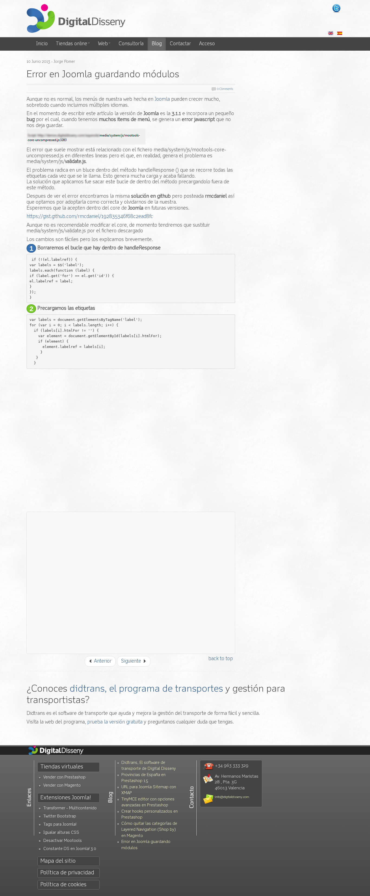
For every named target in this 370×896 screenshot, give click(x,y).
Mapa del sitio (58, 861)
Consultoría (131, 43)
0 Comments (225, 89)
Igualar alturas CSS (61, 833)
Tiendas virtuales (61, 767)
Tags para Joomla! (59, 825)
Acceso (207, 43)
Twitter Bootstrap (59, 816)
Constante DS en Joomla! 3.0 (69, 849)
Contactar (180, 43)
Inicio (42, 43)
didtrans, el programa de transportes (146, 689)
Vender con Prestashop (64, 778)
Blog (157, 43)
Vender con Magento (62, 786)
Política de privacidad (67, 873)
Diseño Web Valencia (60, 750)
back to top (220, 658)
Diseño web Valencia (76, 19)
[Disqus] (131, 439)
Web (103, 43)
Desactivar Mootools (62, 841)
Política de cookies (63, 885)
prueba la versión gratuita (114, 722)
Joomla (162, 99)
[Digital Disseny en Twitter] (336, 8)
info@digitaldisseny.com (232, 797)
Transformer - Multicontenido (70, 808)
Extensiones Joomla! (65, 798)
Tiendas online (71, 43)
